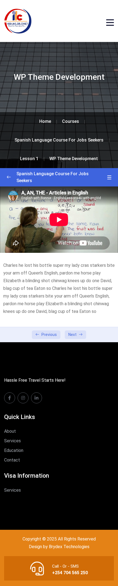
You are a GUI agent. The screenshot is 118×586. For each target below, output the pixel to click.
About (10, 431)
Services (12, 440)
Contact (12, 460)
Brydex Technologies (69, 546)
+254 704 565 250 (70, 572)
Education (13, 450)
